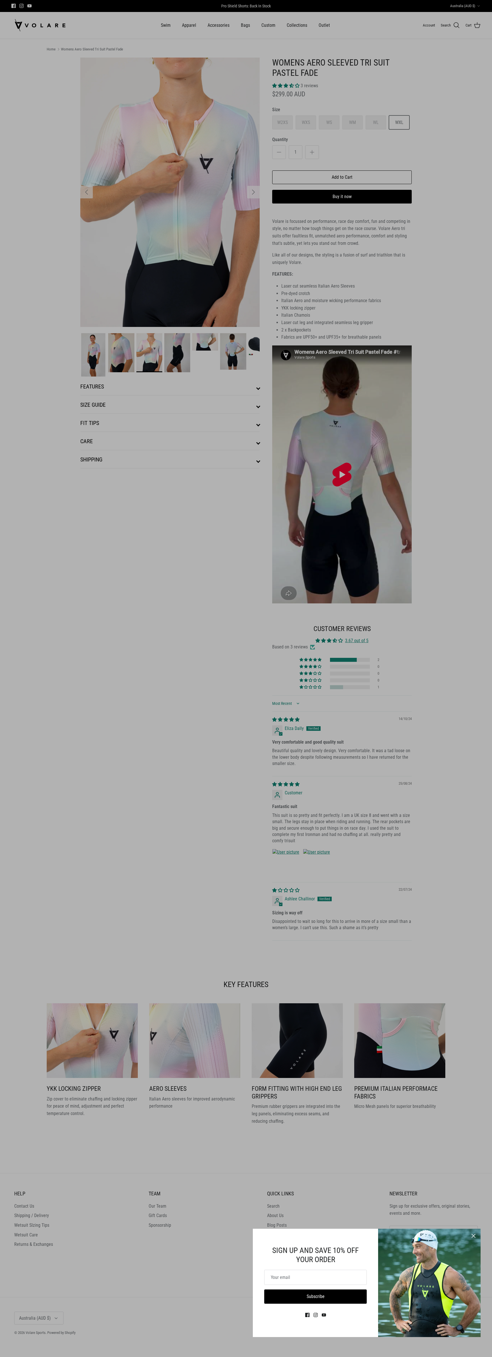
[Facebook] (307, 1315)
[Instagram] (315, 1315)
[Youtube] (324, 1315)
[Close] (473, 1236)
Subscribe (316, 1296)
